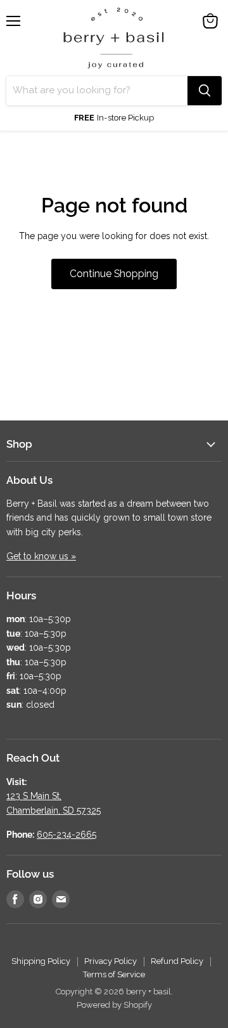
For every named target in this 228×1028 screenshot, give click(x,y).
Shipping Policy (40, 961)
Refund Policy (177, 961)
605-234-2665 (66, 835)
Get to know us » (41, 556)
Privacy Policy (110, 961)
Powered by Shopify (114, 1005)
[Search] (204, 90)
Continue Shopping (114, 274)
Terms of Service (114, 974)
